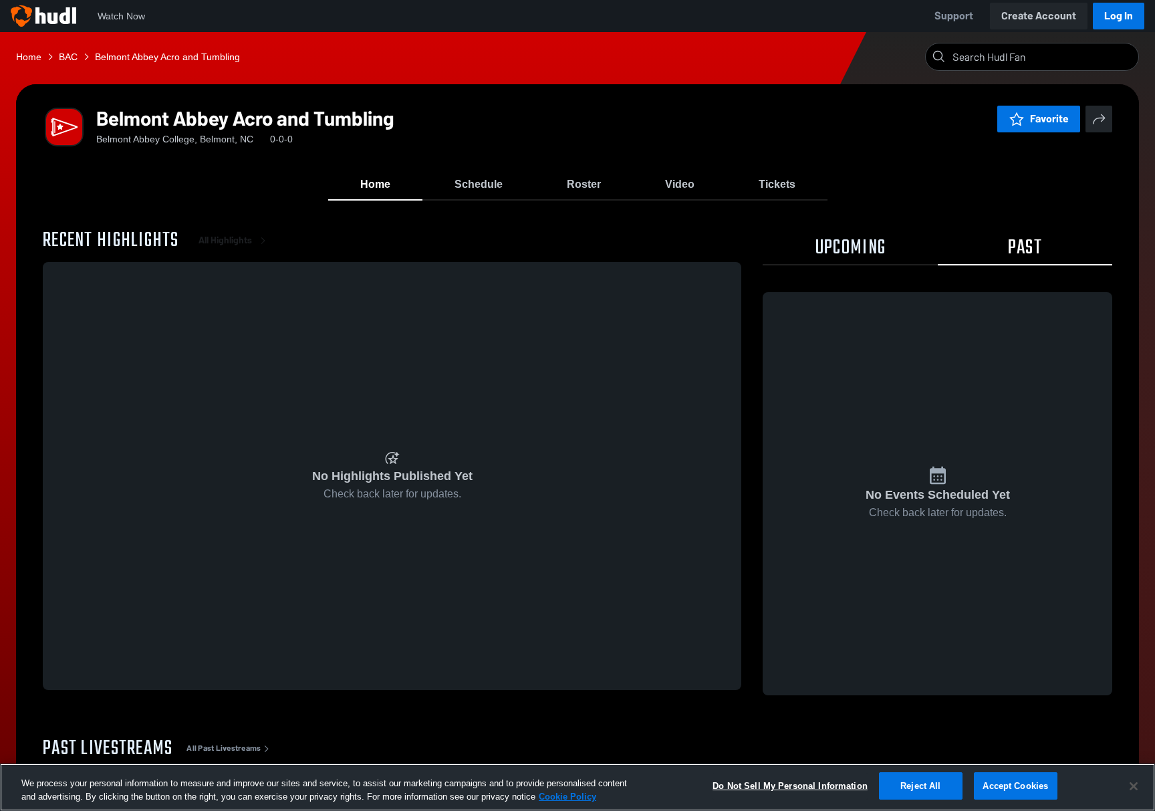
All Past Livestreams (223, 748)
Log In (1118, 16)
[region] (577, 787)
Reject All (920, 786)
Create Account (1038, 16)
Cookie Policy (567, 797)
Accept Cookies (1015, 786)
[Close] (1133, 786)
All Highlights (225, 240)
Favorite (1049, 119)
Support (953, 16)
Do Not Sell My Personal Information (790, 786)
